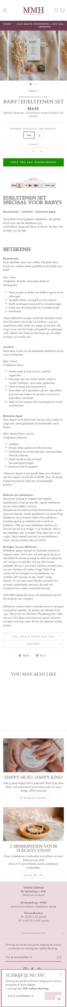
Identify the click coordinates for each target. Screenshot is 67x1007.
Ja (40, 135)
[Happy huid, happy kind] (33, 755)
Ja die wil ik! (33, 875)
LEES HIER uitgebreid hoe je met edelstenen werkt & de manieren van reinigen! (32, 596)
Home (32, 91)
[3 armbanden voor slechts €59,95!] (33, 824)
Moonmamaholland (33, 97)
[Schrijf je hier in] (59, 957)
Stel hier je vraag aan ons (33, 636)
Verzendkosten (33, 112)
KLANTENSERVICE (34, 933)
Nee (29, 135)
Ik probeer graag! (33, 798)
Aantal (33, 144)
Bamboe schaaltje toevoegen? (33, 128)
